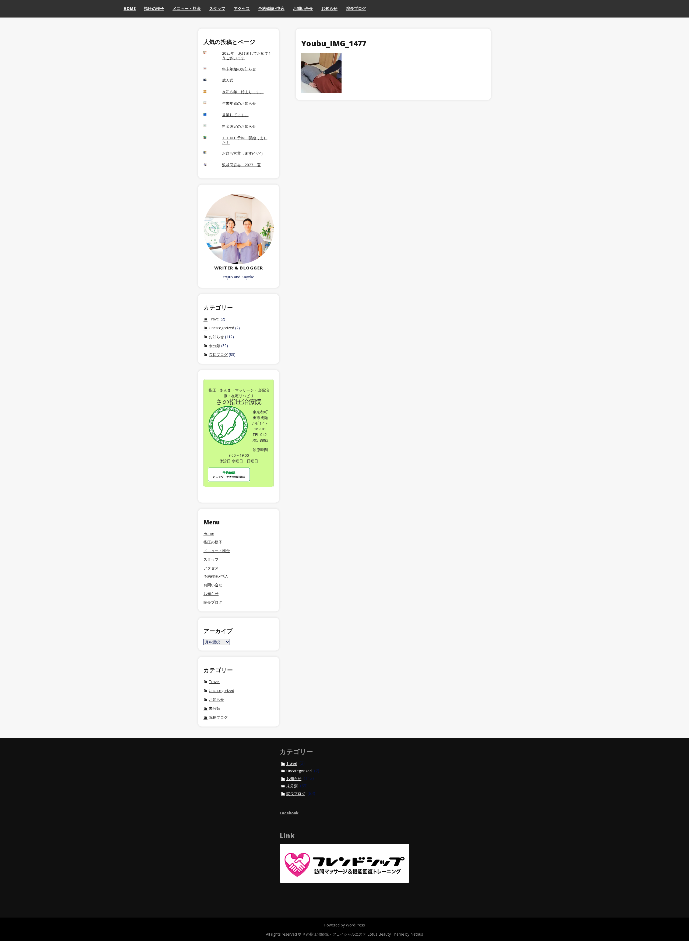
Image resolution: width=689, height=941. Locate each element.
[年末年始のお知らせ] (210, 69)
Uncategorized (221, 328)
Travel (214, 319)
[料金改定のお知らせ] (210, 126)
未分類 (214, 345)
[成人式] (210, 80)
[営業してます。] (210, 115)
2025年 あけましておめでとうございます (247, 55)
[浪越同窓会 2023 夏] (210, 165)
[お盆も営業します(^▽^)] (210, 153)
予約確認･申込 (271, 8)
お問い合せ (303, 8)
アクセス (242, 8)
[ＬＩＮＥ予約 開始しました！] (210, 138)
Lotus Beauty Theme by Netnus (395, 934)
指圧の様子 (154, 8)
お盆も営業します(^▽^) (242, 153)
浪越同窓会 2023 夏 (241, 165)
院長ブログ (356, 8)
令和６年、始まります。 (242, 92)
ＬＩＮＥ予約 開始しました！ (244, 140)
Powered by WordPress (344, 925)
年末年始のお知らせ (239, 69)
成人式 (227, 80)
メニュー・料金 (187, 8)
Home (130, 8)
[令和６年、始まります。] (210, 92)
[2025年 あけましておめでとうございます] (210, 53)
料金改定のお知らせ (239, 126)
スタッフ (217, 8)
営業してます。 (235, 115)
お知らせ (329, 8)
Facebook (289, 812)
